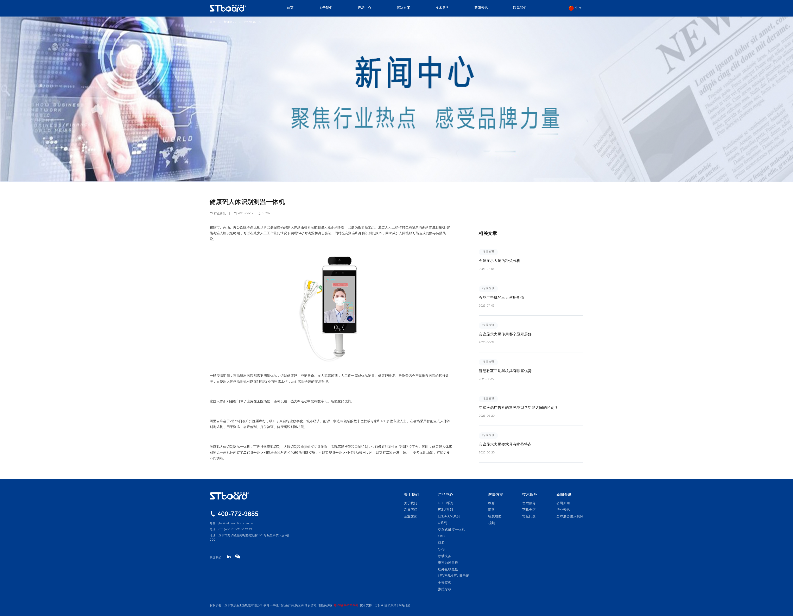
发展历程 (410, 510)
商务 (491, 510)
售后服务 (529, 503)
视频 (491, 523)
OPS (441, 550)
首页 (290, 8)
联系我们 (520, 8)
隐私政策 (390, 605)
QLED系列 (445, 503)
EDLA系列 (445, 510)
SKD (441, 543)
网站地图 (405, 605)
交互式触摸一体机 (451, 530)
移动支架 (444, 556)
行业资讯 (250, 22)
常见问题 (529, 516)
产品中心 (364, 8)
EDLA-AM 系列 (449, 516)
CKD (441, 536)
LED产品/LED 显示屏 (453, 576)
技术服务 (442, 8)
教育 (491, 503)
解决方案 (403, 8)
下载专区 (529, 510)
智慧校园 (495, 516)
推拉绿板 (444, 589)
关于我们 (325, 8)
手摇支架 (444, 583)
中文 (578, 8)
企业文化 (410, 516)
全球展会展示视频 (569, 516)
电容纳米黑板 (448, 563)
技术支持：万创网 (372, 605)
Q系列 (442, 523)
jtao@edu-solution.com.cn (235, 523)
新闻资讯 (481, 8)
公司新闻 (563, 503)
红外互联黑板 (448, 569)
